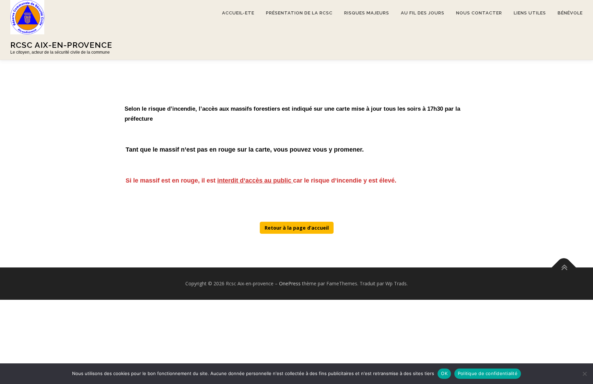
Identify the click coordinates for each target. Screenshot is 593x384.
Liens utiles (530, 12)
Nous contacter (479, 12)
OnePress (290, 283)
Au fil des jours (422, 12)
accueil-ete (238, 12)
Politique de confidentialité (488, 373)
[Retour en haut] (564, 267)
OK (444, 373)
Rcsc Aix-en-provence (61, 45)
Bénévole (570, 12)
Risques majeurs (366, 12)
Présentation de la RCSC (299, 12)
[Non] (584, 373)
